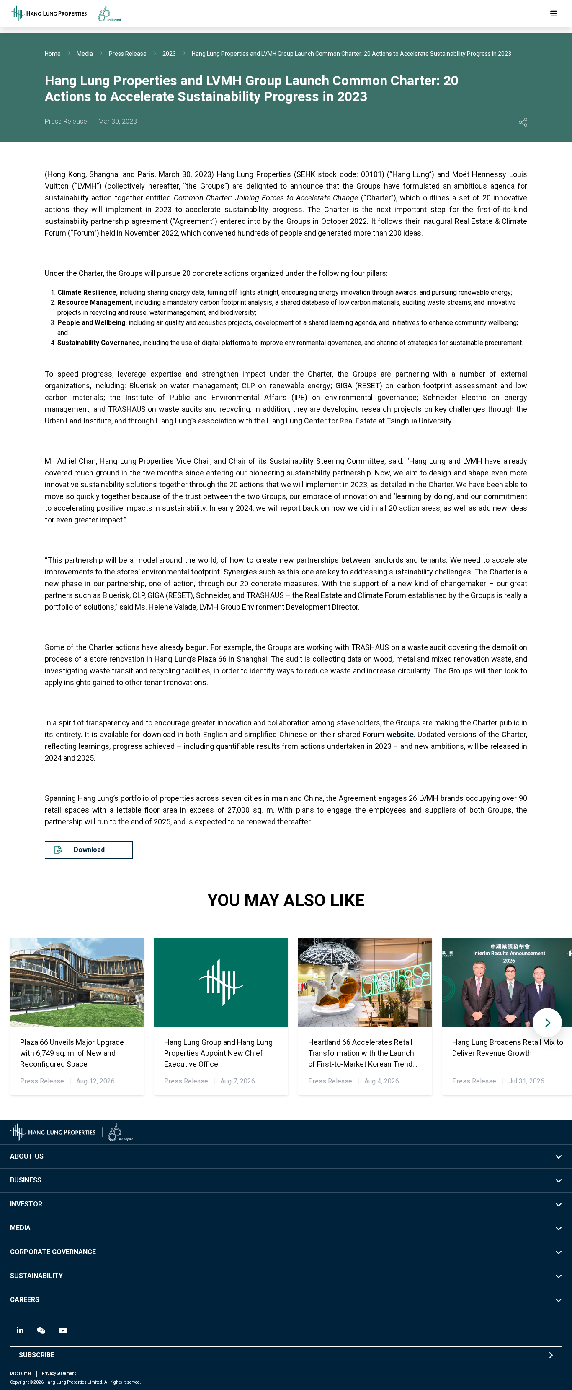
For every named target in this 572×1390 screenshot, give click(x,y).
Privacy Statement (59, 1373)
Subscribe (36, 1355)
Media (85, 53)
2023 (169, 53)
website (400, 734)
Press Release (128, 53)
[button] (547, 1022)
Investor (26, 1204)
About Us (27, 1156)
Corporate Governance (53, 1252)
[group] (77, 1016)
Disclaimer (20, 1373)
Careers (24, 1300)
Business (25, 1180)
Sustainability (36, 1276)
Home (53, 53)
